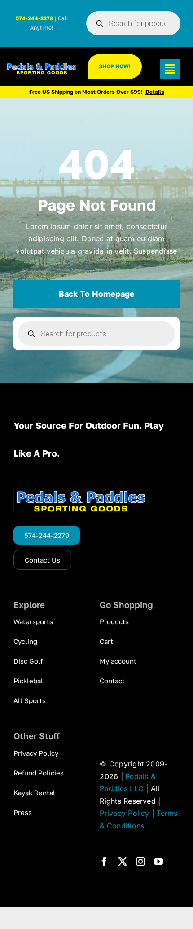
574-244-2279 (34, 18)
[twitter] (122, 861)
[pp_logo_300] (41, 66)
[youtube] (158, 861)
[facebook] (104, 861)
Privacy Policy (124, 813)
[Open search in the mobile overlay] (133, 23)
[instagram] (140, 861)
